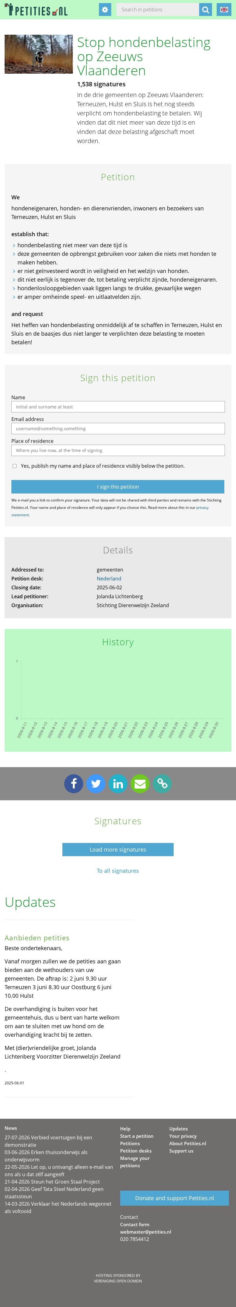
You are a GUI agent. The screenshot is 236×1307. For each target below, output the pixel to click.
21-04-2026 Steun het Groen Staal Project (52, 1181)
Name (18, 397)
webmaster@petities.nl (145, 1232)
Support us (181, 1151)
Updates (178, 1129)
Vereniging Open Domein (118, 1281)
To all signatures (118, 871)
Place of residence (32, 441)
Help (125, 1129)
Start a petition (137, 1136)
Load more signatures (118, 849)
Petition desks (135, 1151)
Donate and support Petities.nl (174, 1198)
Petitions (130, 1143)
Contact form (134, 1224)
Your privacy (183, 1136)
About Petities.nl (187, 1143)
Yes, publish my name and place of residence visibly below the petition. (103, 465)
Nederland (109, 578)
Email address (27, 419)
